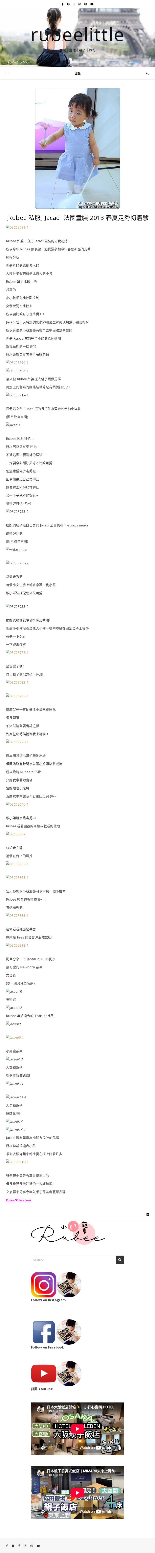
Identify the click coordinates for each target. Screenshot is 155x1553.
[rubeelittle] (77, 37)
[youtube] (91, 4)
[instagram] (80, 4)
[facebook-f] (63, 4)
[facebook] (68, 4)
